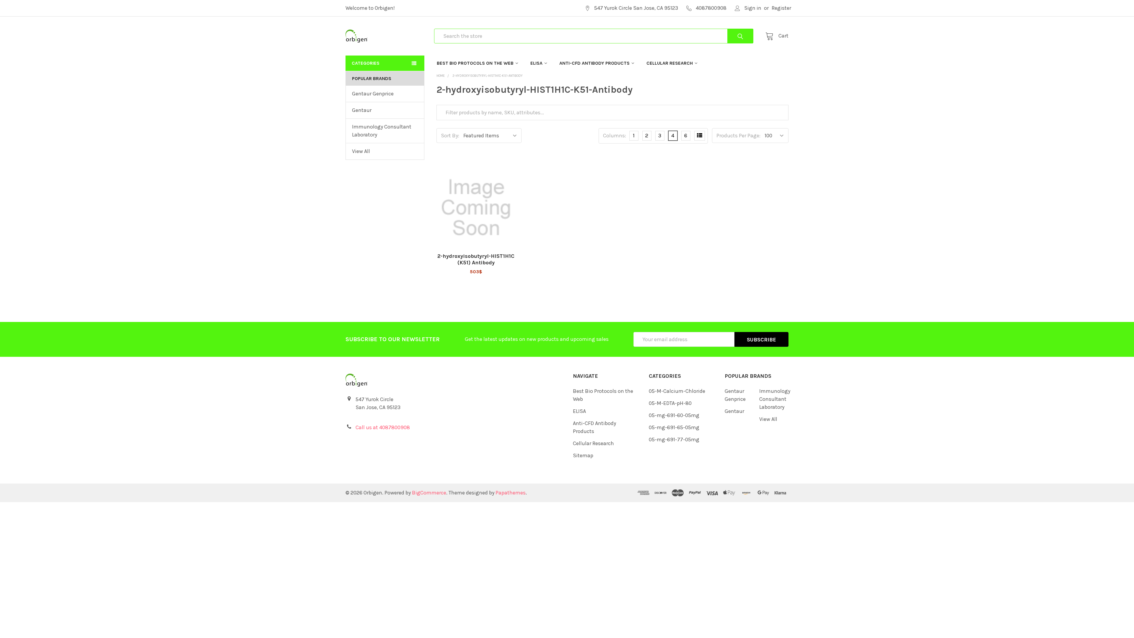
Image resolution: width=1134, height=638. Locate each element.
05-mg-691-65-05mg (674, 427)
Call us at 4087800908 (383, 427)
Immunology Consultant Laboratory (381, 130)
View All (361, 151)
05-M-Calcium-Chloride (677, 391)
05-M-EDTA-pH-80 (670, 403)
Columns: (614, 135)
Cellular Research (669, 63)
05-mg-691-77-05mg (674, 439)
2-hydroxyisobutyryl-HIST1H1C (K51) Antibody (475, 259)
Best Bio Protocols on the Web (475, 63)
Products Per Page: (738, 135)
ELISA (536, 63)
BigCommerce (429, 492)
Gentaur (362, 110)
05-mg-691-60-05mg (674, 415)
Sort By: (450, 135)
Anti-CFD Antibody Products (594, 63)
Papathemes (511, 492)
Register (781, 8)
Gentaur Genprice (373, 93)
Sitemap (583, 455)
